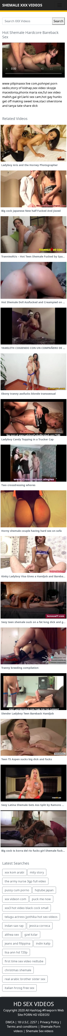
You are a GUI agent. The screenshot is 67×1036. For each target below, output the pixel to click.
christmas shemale (18, 970)
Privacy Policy (49, 1022)
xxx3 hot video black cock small (26, 908)
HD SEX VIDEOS (33, 1004)
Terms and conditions (22, 1027)
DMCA (10, 1022)
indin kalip (43, 943)
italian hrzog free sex (19, 988)
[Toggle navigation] (59, 5)
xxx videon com (15, 899)
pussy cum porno (17, 890)
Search (58, 21)
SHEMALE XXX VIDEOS (22, 5)
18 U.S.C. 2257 (27, 1022)
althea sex (12, 935)
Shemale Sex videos (39, 1031)
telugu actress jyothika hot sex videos (31, 917)
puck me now (41, 899)
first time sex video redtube (24, 961)
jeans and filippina (17, 943)
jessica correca (39, 926)
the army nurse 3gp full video (25, 881)
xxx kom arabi (14, 872)
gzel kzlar (31, 935)
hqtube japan (44, 890)
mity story (37, 872)
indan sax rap (14, 926)
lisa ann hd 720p (16, 952)
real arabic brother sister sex (25, 979)
